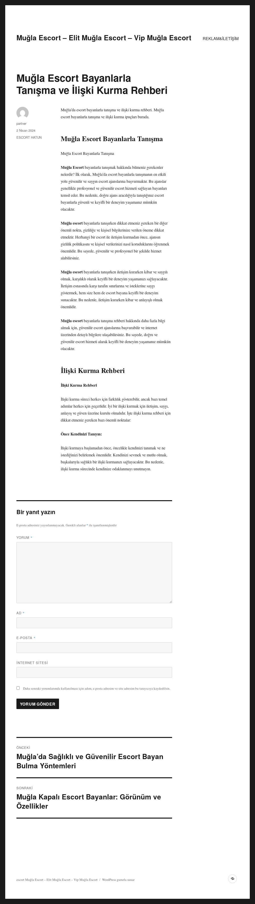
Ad (20, 612)
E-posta (26, 637)
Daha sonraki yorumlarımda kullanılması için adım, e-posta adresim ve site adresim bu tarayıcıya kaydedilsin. (96, 688)
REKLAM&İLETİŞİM (221, 38)
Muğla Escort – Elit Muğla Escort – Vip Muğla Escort (103, 37)
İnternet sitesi (32, 662)
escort (20, 879)
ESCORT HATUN (29, 137)
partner (21, 123)
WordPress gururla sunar (118, 879)
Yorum (24, 537)
